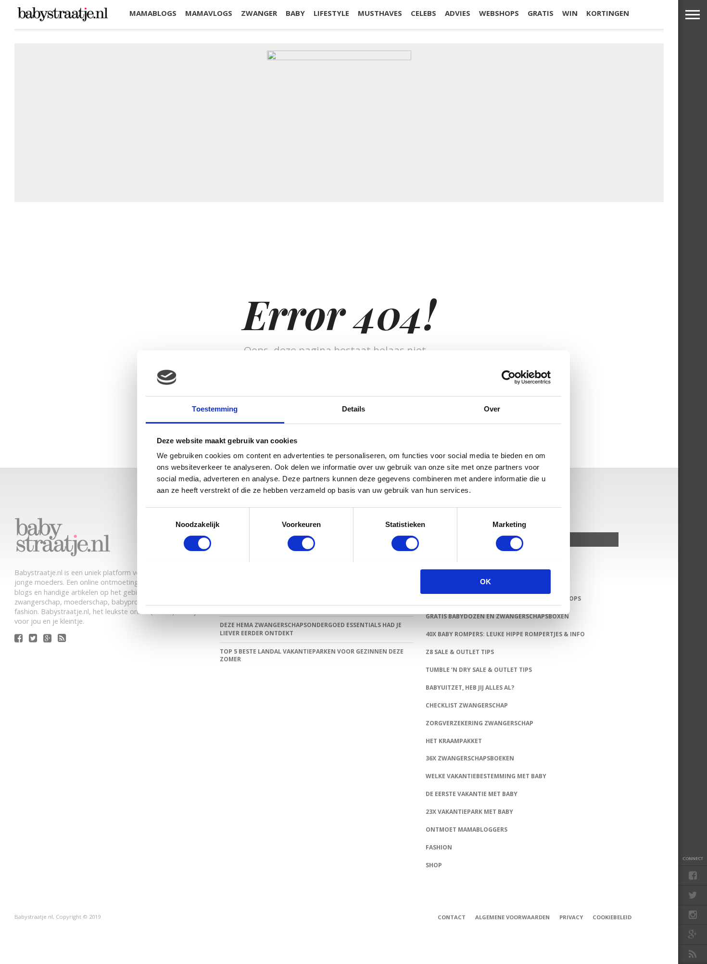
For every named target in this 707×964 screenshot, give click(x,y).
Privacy (571, 917)
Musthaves (380, 13)
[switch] (301, 543)
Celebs (423, 13)
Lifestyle (331, 13)
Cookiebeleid (612, 917)
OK (485, 582)
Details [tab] (354, 409)
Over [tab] (492, 409)
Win (570, 13)
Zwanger (259, 13)
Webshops (499, 13)
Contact (452, 917)
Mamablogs (153, 13)
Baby (295, 13)
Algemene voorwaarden (512, 917)
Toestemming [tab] (215, 409)
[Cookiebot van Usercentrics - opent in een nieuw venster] (509, 377)
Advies (457, 13)
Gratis (541, 13)
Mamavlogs (208, 13)
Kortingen (607, 13)
